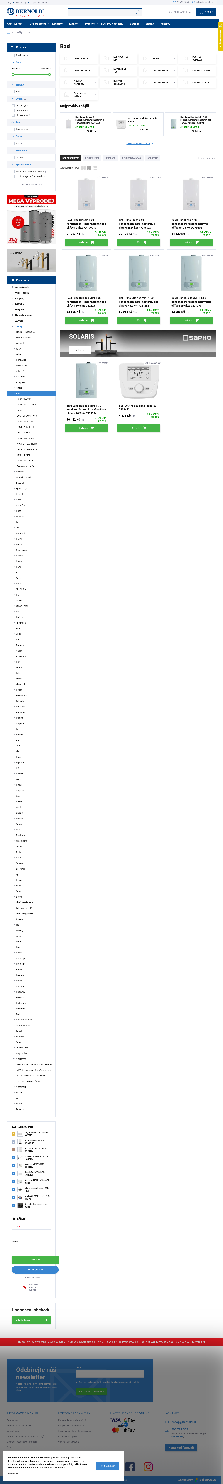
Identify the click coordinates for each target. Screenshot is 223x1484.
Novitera (20, 555)
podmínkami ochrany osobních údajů (121, 1382)
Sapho (19, 1042)
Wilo (18, 1098)
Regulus (20, 997)
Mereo (19, 941)
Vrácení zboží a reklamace (19, 1425)
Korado (19, 544)
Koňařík (19, 773)
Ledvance (20, 869)
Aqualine (20, 762)
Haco (18, 757)
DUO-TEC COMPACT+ (27, 416)
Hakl (18, 662)
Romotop (20, 1008)
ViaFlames (21, 1059)
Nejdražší (110, 158)
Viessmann (21, 1087)
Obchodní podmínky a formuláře (22, 1442)
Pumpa (19, 718)
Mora (18, 829)
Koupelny (19, 298)
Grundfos (20, 505)
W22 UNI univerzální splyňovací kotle (34, 1070)
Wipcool (20, 343)
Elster (18, 751)
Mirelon (19, 807)
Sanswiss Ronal (23, 1025)
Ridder (19, 785)
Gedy (18, 852)
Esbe (18, 673)
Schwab (20, 701)
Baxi (19, 91)
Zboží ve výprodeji (24, 913)
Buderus (20, 472)
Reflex (19, 690)
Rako (18, 583)
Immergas (21, 930)
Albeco (19, 651)
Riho (18, 572)
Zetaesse (20, 1109)
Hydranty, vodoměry (24, 315)
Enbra (19, 667)
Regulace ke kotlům (26, 466)
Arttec (19, 388)
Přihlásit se (35, 1259)
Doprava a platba (39, 2)
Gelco (18, 499)
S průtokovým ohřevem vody (30, 176)
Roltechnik (21, 1003)
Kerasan (20, 818)
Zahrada (19, 321)
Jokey (19, 936)
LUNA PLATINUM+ (25, 438)
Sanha (19, 885)
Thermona (21, 623)
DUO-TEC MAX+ (24, 432)
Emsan (19, 678)
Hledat (138, 12)
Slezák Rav (21, 589)
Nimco (19, 952)
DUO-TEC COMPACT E (27, 449)
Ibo (17, 925)
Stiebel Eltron (22, 606)
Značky (18, 326)
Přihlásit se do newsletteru (91, 1391)
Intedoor (20, 516)
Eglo (18, 874)
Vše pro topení (22, 293)
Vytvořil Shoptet (185, 1480)
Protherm (20, 964)
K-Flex (19, 801)
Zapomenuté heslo (31, 1278)
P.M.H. (19, 969)
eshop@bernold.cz (183, 1422)
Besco (19, 897)
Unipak (19, 813)
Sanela (19, 600)
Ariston (19, 734)
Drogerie (19, 309)
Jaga (18, 634)
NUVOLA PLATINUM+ (27, 444)
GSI (17, 768)
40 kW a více (23, 115)
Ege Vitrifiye (21, 488)
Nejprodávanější (131, 158)
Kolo (18, 947)
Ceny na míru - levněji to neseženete (74, 1431)
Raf (17, 595)
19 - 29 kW (22, 106)
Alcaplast (20, 382)
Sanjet (19, 1031)
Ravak (19, 567)
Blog (9, 2)
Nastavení (13, 1474)
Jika (18, 527)
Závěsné (21, 157)
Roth (18, 1014)
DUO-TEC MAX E (24, 455)
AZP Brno (20, 377)
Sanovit (19, 824)
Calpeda (20, 723)
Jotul (18, 746)
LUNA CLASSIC (24, 399)
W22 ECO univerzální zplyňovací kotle (34, 1064)
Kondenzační (23, 129)
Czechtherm (21, 841)
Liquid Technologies (25, 332)
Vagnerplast (22, 1053)
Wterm (19, 1103)
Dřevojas (20, 645)
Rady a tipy (21, 2)
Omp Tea (20, 790)
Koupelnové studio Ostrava (71, 1425)
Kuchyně (19, 304)
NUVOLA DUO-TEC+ (26, 427)
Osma (19, 561)
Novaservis (21, 550)
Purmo (19, 980)
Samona (20, 863)
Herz (18, 639)
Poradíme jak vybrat (67, 1436)
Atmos (19, 740)
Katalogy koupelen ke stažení (72, 1420)
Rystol (19, 880)
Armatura (20, 712)
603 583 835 (198, 1341)
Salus (18, 578)
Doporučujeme (70, 158)
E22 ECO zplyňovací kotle (29, 1081)
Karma (19, 539)
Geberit (19, 494)
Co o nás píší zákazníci (68, 1442)
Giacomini (20, 919)
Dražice (19, 611)
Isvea (18, 779)
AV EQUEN (21, 656)
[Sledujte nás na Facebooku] (130, 1466)
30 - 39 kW (22, 110)
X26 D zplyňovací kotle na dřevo (32, 1075)
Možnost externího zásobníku (31, 172)
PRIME (20, 410)
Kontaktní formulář (181, 1448)
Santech (20, 1036)
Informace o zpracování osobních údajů (25, 1436)
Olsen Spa (20, 958)
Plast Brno (21, 835)
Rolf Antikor (21, 695)
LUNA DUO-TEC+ (25, 421)
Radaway (20, 992)
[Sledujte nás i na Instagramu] (148, 1466)
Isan (18, 522)
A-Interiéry (21, 371)
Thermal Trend (23, 1047)
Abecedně (152, 158)
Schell (19, 846)
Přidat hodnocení (23, 1320)
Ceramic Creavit (23, 477)
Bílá (19, 143)
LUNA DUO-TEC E (25, 460)
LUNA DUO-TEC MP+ (26, 404)
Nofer (18, 857)
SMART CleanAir (23, 337)
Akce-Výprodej (22, 287)
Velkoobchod (13, 1431)
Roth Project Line (24, 1020)
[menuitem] (17, 23)
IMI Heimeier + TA (24, 908)
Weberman (21, 1092)
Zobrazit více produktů (138, 144)
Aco (18, 628)
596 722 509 (153, 1341)
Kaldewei (20, 533)
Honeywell (21, 360)
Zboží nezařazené (24, 902)
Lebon (19, 354)
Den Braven (21, 365)
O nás (9, 1447)
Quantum (20, 986)
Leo (18, 729)
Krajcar (19, 617)
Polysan (20, 975)
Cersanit (20, 483)
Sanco (19, 891)
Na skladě (22, 55)
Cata (18, 796)
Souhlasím (109, 1465)
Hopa (18, 511)
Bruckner (20, 706)
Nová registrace (35, 1269)
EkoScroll (20, 684)
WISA (18, 349)
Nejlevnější (92, 158)
